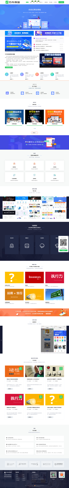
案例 (34, 2)
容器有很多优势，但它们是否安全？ (33, 379)
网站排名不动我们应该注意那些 (11, 50)
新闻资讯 (46, 2)
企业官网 (54, 178)
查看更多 (34, 132)
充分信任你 (27, 302)
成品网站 (34, 167)
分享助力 (26, 73)
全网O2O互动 (7, 285)
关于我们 (55, 2)
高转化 (46, 285)
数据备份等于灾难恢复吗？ (11, 407)
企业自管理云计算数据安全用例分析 (33, 407)
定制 (31, 2)
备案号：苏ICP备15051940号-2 (29, 485)
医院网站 (14, 167)
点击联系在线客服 (9, 67)
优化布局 (11, 243)
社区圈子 (11, 73)
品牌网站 (34, 178)
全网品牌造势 (7, 302)
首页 (27, 2)
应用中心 (40, 2)
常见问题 (50, 2)
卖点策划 (42, 243)
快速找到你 (47, 302)
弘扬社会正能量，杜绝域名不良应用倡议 (54, 407)
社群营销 (41, 73)
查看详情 (11, 79)
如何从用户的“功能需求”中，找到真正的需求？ (55, 379)
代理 (37, 2)
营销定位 (57, 243)
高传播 (26, 285)
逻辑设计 (27, 242)
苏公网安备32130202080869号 (39, 485)
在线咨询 (63, 250)
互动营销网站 (14, 178)
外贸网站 (54, 167)
